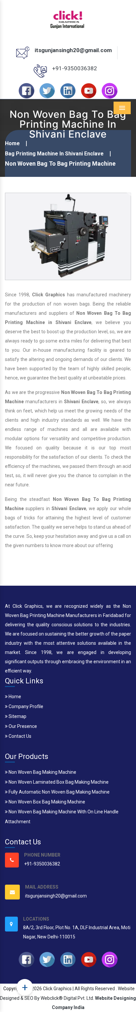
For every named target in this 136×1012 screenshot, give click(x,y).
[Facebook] (26, 90)
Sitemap (17, 716)
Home (12, 143)
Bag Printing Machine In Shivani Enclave (54, 153)
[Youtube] (89, 90)
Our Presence (22, 726)
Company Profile (25, 706)
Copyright (13, 988)
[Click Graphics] (68, 18)
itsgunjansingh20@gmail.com (73, 50)
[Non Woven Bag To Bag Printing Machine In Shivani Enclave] (68, 236)
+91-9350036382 (74, 68)
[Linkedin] (68, 90)
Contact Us (19, 736)
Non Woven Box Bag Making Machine (46, 801)
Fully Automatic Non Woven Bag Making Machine (59, 792)
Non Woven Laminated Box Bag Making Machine (58, 782)
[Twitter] (47, 90)
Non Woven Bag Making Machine (42, 772)
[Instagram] (109, 90)
